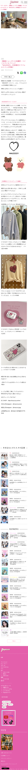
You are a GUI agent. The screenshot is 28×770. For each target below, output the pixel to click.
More (14, 641)
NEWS (5, 5)
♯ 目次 (8, 76)
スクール (3, 665)
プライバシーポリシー (6, 758)
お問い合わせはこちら (6, 753)
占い (2, 670)
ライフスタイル (4, 667)
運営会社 (3, 761)
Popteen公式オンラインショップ (9, 764)
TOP (2, 5)
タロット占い (6, 672)
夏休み (4, 707)
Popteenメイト (7, 692)
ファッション (4, 662)
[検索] (22, 2)
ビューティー (4, 663)
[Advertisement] (14, 42)
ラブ (2, 668)
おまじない (6, 675)
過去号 (2, 680)
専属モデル (6, 687)
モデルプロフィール (6, 685)
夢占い (4, 673)
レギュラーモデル (7, 689)
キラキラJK (6, 679)
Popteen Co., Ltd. (13, 769)
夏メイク (4, 704)
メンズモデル (6, 690)
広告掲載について (5, 755)
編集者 (2, 70)
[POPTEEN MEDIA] (14, 2)
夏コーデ (10, 704)
